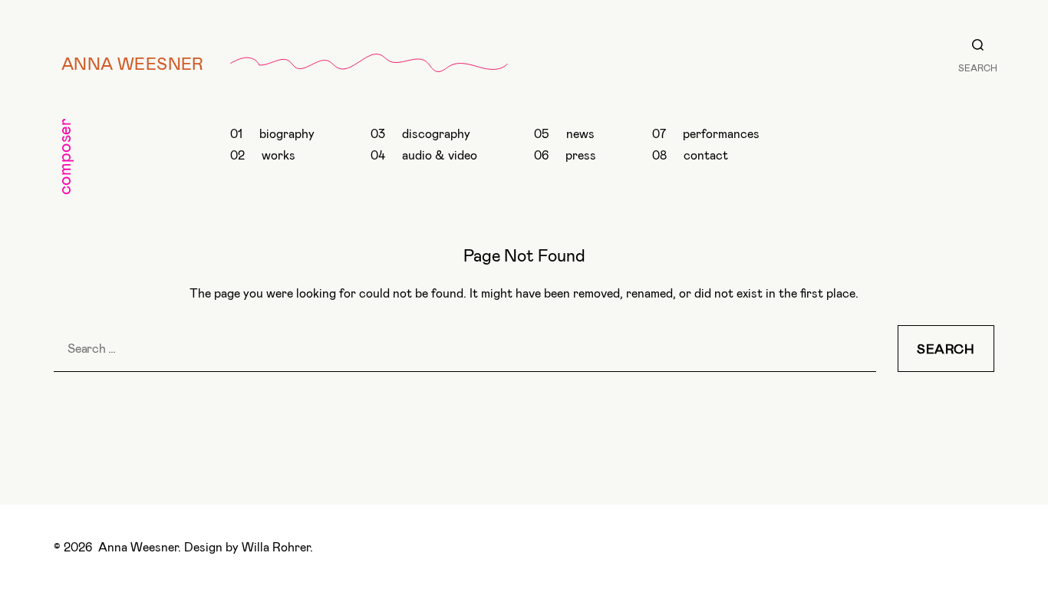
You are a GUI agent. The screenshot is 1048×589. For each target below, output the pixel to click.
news (580, 133)
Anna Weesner (132, 62)
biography (287, 133)
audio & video (439, 154)
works (278, 154)
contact (706, 154)
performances (721, 133)
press (580, 154)
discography (436, 133)
